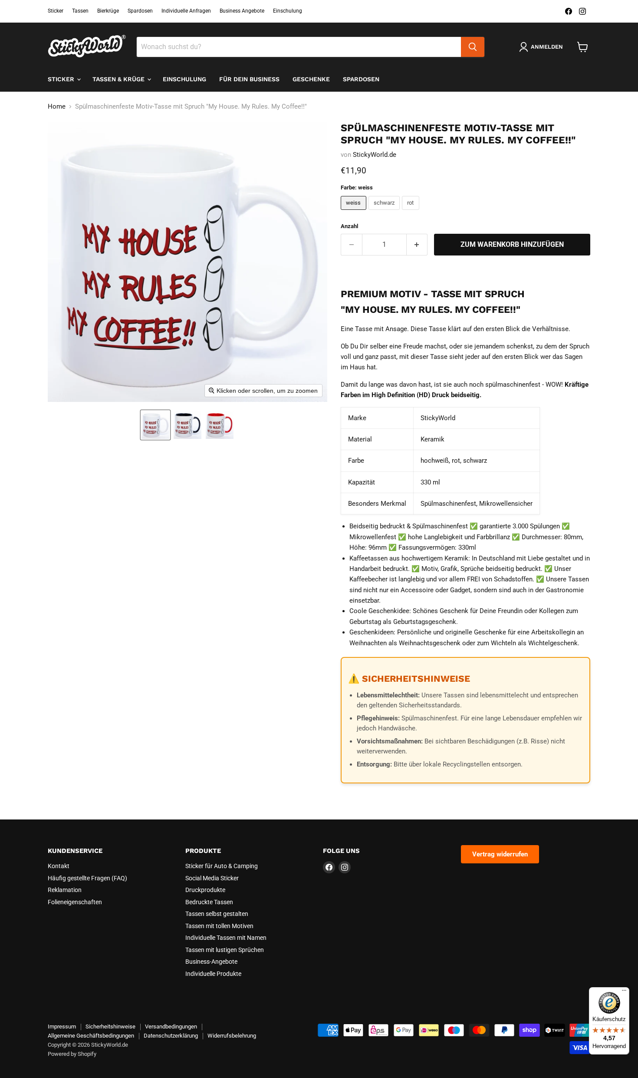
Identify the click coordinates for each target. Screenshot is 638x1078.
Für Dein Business (249, 79)
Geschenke (311, 79)
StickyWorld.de (374, 155)
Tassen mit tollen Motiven (219, 925)
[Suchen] (472, 47)
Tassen (80, 11)
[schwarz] (385, 212)
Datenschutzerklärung (171, 1035)
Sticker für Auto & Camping (221, 865)
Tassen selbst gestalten (216, 913)
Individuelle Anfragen (186, 11)
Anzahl (349, 226)
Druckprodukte (205, 889)
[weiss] (354, 212)
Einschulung (287, 11)
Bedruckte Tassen (209, 902)
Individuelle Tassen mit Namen (225, 937)
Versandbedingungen (171, 1026)
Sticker (55, 11)
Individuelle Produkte (213, 973)
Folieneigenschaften (75, 902)
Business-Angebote (211, 961)
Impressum (62, 1026)
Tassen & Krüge (119, 79)
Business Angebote (242, 11)
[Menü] (624, 992)
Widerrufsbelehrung (231, 1035)
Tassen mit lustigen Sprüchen (224, 949)
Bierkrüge (108, 11)
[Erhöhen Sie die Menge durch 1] (417, 244)
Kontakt (58, 865)
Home (57, 106)
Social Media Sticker (212, 878)
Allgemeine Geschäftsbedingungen (91, 1035)
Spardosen (140, 11)
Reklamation (65, 889)
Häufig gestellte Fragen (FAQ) (87, 878)
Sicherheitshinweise (110, 1026)
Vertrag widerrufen (500, 854)
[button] (155, 425)
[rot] (411, 212)
